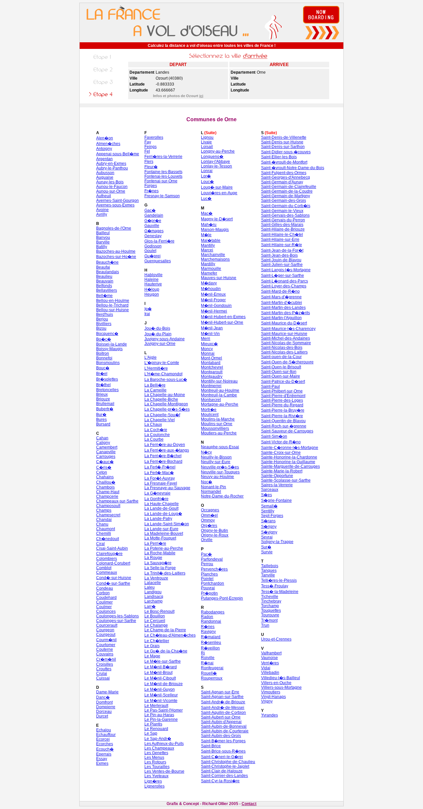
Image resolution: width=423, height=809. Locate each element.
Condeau (104, 588)
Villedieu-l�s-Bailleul (280, 678)
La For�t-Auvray (159, 478)
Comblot (103, 568)
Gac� (150, 210)
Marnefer (209, 273)
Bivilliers (103, 323)
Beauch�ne (107, 262)
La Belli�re (155, 385)
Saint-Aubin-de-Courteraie (225, 731)
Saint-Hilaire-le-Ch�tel (282, 234)
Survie (267, 552)
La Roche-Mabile (159, 553)
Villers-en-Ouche (276, 682)
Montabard (210, 362)
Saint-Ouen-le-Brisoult (281, 367)
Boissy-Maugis (109, 349)
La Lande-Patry (158, 518)
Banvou (103, 237)
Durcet (102, 716)
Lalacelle (152, 582)
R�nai (207, 663)
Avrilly (101, 214)
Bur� (101, 414)
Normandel (211, 491)
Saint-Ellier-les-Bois (279, 157)
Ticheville (269, 596)
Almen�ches (108, 143)
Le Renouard (156, 728)
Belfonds (104, 285)
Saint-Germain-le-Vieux (282, 210)
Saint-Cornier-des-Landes (224, 775)
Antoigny (104, 148)
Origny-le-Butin (214, 530)
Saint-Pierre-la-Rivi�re (282, 416)
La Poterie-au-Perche (163, 548)
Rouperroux (211, 678)
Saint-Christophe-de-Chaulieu (228, 761)
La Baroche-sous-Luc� (165, 379)
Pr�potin (209, 593)
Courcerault (106, 625)
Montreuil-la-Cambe (219, 395)
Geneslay (153, 236)
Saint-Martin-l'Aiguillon (281, 317)
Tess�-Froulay (274, 586)
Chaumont (105, 529)
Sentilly (267, 511)
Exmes (102, 763)
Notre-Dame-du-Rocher (222, 496)
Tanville (268, 575)
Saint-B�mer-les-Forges (223, 741)
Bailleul (103, 233)
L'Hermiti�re (156, 368)
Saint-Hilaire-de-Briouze (283, 229)
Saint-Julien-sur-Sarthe (282, 264)
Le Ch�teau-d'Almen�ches (170, 635)
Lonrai (206, 170)
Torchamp (270, 606)
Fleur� (151, 167)
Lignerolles (154, 786)
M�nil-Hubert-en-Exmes (223, 316)
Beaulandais (107, 272)
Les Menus (154, 757)
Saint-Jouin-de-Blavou (281, 260)
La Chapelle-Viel (159, 420)
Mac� (206, 213)
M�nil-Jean (212, 328)
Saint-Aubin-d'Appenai (221, 721)
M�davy (209, 283)
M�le (206, 235)
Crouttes (103, 669)
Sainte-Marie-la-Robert (281, 471)
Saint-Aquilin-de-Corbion (223, 712)
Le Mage (152, 656)
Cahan (102, 438)
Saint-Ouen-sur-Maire (280, 376)
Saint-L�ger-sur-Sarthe (282, 275)
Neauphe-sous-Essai (220, 447)
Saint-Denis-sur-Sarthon (283, 146)
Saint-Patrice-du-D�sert (283, 381)
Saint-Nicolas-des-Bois (281, 347)
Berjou (102, 319)
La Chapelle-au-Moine (164, 394)
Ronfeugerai (212, 668)
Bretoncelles (107, 389)
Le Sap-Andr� (157, 738)
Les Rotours (155, 762)
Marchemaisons (215, 259)
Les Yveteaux (156, 776)
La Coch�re (155, 429)
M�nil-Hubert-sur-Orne (222, 322)
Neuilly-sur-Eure (215, 462)
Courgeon (105, 630)
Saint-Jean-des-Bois (279, 255)
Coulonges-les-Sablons (117, 616)
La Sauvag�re (158, 563)
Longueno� (212, 156)
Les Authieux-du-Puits (164, 743)
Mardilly (208, 264)
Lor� (206, 176)
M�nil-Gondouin (216, 305)
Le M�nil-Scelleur (161, 695)
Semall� (269, 506)
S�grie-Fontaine (276, 500)
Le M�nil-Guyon (159, 689)
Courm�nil (106, 640)
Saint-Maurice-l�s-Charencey (288, 328)
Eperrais (103, 754)
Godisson (153, 246)
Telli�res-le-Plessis (279, 580)
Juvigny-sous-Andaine (164, 339)
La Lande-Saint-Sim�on (166, 524)
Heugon (151, 294)
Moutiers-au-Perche (219, 433)
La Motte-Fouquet (160, 538)
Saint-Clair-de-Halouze (222, 771)
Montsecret (211, 399)
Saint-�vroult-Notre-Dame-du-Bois (292, 167)
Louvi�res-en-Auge (219, 193)
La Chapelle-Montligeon (166, 404)
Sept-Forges (272, 515)
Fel (147, 151)
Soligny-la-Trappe (277, 541)
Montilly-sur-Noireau (219, 381)
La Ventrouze (156, 578)
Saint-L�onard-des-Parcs (284, 281)
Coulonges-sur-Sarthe (116, 620)
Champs (103, 510)
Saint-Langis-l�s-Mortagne (286, 270)
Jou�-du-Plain (158, 334)
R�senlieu (211, 642)
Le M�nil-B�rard (160, 667)
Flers (148, 161)
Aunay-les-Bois (110, 182)
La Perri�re (155, 543)
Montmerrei (211, 386)
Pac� (206, 554)
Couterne (104, 649)
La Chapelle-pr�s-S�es (167, 409)
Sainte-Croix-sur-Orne (281, 452)
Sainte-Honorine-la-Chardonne (289, 457)
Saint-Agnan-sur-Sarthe (222, 696)
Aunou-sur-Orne (110, 191)
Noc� (206, 482)
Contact (249, 803)
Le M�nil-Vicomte (160, 700)
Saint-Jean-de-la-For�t (282, 250)
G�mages (154, 231)
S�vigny (269, 532)
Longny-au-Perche (218, 151)
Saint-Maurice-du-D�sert (284, 323)
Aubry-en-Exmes (111, 163)
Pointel (207, 578)
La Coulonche (157, 434)
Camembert (106, 447)
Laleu (149, 587)
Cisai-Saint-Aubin (112, 548)
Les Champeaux (159, 748)
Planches (209, 574)
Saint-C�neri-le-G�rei (222, 756)
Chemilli (103, 533)
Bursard (103, 424)
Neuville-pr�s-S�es (220, 467)
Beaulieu (104, 276)
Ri (203, 653)
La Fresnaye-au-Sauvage (167, 488)
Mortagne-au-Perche (219, 404)
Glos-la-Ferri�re (159, 241)
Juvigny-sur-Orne (159, 343)
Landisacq (153, 596)
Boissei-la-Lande (111, 344)
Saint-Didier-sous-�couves (286, 152)
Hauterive (153, 284)
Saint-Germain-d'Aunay (282, 182)
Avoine (102, 209)
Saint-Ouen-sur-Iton (278, 371)
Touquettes (271, 610)
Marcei (207, 250)
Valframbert (271, 653)
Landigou (153, 592)
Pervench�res (214, 569)
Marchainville (213, 254)
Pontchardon (212, 583)
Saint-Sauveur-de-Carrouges (287, 431)
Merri (205, 338)
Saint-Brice (211, 746)
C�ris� (103, 467)
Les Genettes (156, 753)
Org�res (209, 525)
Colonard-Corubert (113, 563)
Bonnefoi (104, 358)
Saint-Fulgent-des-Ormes (283, 172)
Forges (150, 185)
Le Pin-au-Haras (159, 715)
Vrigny (267, 701)
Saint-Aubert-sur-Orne (221, 717)
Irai (147, 314)
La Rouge (153, 557)
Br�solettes (107, 379)
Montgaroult (211, 372)
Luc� (206, 198)
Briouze (103, 399)
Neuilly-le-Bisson (216, 457)
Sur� (266, 547)
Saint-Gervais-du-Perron (283, 220)
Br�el (101, 373)
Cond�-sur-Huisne (113, 577)
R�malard (210, 637)
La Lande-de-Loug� (163, 513)
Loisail (207, 146)
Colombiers (106, 558)
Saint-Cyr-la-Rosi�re (220, 781)
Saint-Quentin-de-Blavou (283, 421)
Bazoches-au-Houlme (115, 251)
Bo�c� (103, 339)
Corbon (103, 593)
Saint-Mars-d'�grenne (281, 297)
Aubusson (105, 172)
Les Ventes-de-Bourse (164, 771)
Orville (206, 539)
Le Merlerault (156, 705)
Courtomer (105, 645)
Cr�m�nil (106, 659)
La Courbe (154, 439)
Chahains (105, 477)
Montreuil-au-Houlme (220, 390)
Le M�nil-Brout (158, 672)
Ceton (101, 472)
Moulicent (209, 414)
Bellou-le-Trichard (112, 305)
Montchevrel (212, 367)
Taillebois (269, 566)
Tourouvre (270, 615)
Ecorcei (103, 739)
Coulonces (106, 611)
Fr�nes (151, 191)
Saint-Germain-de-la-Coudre (287, 191)
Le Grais (152, 646)
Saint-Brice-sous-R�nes (223, 751)
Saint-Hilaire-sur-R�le (281, 244)
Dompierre (105, 707)
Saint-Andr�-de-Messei (222, 707)
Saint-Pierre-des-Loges (282, 400)
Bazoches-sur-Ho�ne (116, 256)
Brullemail (105, 403)
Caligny (103, 442)
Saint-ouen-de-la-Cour (281, 356)
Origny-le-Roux (214, 535)
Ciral (100, 543)
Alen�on (104, 138)
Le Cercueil (154, 620)
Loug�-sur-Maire (217, 187)
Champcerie (107, 496)
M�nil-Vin (210, 333)
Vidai (265, 668)
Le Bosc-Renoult (159, 611)
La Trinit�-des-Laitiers (164, 573)
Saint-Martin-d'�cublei (281, 302)
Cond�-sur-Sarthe (113, 583)
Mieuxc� (209, 344)
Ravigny (208, 631)
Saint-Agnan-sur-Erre (220, 692)
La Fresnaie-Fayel (160, 483)
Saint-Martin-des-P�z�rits (285, 313)
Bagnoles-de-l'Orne (113, 228)
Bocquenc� (107, 333)
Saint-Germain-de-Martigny (285, 196)
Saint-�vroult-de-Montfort (284, 162)
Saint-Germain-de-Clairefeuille (288, 186)
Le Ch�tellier (156, 641)
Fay (147, 142)
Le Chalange (156, 625)
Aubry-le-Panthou (112, 168)
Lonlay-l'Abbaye (215, 161)
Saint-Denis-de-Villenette (283, 137)
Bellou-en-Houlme (112, 300)
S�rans (268, 521)
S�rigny (269, 526)
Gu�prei (152, 256)
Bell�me (104, 295)
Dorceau (104, 711)
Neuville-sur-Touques (220, 472)
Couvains (104, 654)
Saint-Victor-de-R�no (281, 442)
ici (201, 96)
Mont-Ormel (211, 358)
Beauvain (104, 281)
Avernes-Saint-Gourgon (117, 200)
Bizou (101, 328)
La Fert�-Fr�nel (159, 467)
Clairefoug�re (109, 553)
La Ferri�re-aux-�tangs (166, 450)
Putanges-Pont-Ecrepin (222, 598)
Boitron (102, 353)
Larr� (150, 606)
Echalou (103, 730)
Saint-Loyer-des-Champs (283, 286)
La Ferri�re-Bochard (163, 461)
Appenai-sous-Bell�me (117, 154)
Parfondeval (212, 559)
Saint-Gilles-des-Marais (282, 224)
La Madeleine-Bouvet (163, 533)
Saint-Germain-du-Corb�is (285, 205)
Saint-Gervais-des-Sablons (285, 215)
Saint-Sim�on (274, 436)
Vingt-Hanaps (273, 696)
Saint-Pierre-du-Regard (282, 405)
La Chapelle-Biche (161, 399)
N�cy (206, 452)
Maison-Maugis (215, 229)
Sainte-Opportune (277, 475)
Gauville (151, 225)
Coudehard (106, 597)
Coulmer (104, 607)
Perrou (207, 564)
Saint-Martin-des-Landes (283, 307)
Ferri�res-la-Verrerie (163, 156)
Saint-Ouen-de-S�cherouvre (287, 362)
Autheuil (103, 196)
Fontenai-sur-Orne (160, 181)
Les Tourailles (157, 766)
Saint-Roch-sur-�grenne (283, 426)
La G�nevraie (157, 493)
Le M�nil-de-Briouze (163, 683)
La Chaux (153, 424)
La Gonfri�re (156, 498)
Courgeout (105, 634)
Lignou (207, 137)
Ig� (148, 309)
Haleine (151, 279)
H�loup (151, 289)
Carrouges (105, 456)
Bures (101, 419)
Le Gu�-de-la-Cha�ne (165, 651)
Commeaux (106, 572)
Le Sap (150, 733)
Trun (265, 625)
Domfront (104, 702)
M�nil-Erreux (213, 294)
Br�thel (103, 385)
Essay (101, 758)
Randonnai (211, 621)
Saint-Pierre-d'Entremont (283, 395)
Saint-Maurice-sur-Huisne (284, 333)
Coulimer (104, 602)
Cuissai (103, 678)
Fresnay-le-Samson (162, 196)
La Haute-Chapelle (161, 503)
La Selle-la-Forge (160, 568)
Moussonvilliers (215, 428)
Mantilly (208, 245)
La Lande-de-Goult (161, 508)
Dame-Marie (107, 692)
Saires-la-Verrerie (277, 485)
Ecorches (104, 744)
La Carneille (155, 390)
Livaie (206, 142)
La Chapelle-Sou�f (162, 415)
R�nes (207, 626)
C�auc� (105, 462)
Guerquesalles (157, 261)
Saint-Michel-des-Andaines (285, 338)
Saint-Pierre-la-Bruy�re (282, 410)
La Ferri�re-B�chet (162, 456)
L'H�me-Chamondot (163, 374)
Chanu (102, 524)
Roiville (207, 657)
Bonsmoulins (108, 362)
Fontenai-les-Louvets (163, 176)
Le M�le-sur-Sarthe (162, 661)
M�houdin (211, 288)
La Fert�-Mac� (159, 472)
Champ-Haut (107, 492)
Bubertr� (104, 409)
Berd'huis (104, 314)
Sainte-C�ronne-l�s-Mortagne (289, 447)
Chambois (105, 487)
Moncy (207, 349)
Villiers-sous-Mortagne (281, 687)
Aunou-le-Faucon (112, 186)
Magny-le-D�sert (217, 219)
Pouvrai (208, 588)
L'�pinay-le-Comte (161, 362)
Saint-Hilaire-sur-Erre (280, 239)
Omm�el (209, 515)
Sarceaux (269, 489)
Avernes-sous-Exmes (115, 205)
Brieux (102, 394)
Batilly (101, 246)
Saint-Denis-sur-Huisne (282, 142)
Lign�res (153, 781)
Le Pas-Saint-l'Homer (163, 710)
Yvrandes (269, 715)
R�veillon (210, 648)
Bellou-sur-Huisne (112, 310)
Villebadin (270, 672)
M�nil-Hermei (214, 311)
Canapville (106, 452)
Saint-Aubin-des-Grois (221, 735)
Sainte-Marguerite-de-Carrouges (290, 466)
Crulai (101, 673)
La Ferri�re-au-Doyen (164, 444)
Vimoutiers (270, 692)
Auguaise (104, 177)
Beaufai (103, 267)
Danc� (103, 697)
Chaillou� (105, 482)
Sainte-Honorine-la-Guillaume (288, 462)
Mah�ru (208, 224)
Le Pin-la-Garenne (161, 719)
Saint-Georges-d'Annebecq (285, 177)
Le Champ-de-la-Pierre (165, 630)
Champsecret (108, 515)
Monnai (207, 353)
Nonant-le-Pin (213, 487)
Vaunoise (269, 657)
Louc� (207, 181)
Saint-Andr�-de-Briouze (223, 702)
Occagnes (210, 510)
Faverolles (153, 137)
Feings (150, 146)
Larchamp (153, 601)
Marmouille (211, 268)
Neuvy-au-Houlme (217, 476)
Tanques (269, 570)
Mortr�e (208, 409)
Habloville (153, 275)
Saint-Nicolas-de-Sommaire (286, 343)
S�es (266, 495)
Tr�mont (269, 620)
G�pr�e (152, 220)
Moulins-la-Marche (218, 419)
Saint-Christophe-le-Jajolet (225, 766)
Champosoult (108, 505)
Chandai (104, 519)
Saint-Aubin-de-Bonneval (224, 726)
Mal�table (210, 240)
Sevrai (267, 537)
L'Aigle (150, 357)
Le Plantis (153, 724)
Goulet (150, 250)
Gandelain (153, 215)
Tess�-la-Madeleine (279, 591)
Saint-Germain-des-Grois (283, 200)
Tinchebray (271, 601)
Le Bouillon (154, 616)
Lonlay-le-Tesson (216, 166)
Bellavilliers (106, 290)
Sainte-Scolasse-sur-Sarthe (286, 480)
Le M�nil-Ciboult (160, 678)
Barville (103, 242)
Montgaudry (211, 376)
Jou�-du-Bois (157, 328)
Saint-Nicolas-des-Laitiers (284, 352)
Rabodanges (212, 612)
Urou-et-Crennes (276, 639)
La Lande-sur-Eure (161, 529)
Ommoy (208, 520)
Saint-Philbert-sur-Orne (282, 391)
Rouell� (209, 673)
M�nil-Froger (213, 300)
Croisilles (104, 664)
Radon (207, 616)
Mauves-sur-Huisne (218, 278)
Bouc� (102, 368)
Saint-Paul (270, 386)
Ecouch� (105, 749)
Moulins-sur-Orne (216, 424)
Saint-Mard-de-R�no (280, 291)
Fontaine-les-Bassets (163, 171)
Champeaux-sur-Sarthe (117, 501)
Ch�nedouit (107, 538)
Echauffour (106, 734)
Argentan (104, 159)
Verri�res (270, 663)
